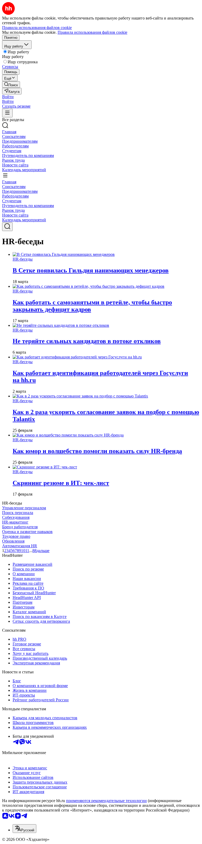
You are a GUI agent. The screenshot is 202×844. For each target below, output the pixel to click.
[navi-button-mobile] (7, 113)
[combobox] (24, 828)
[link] (11, 84)
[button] (8, 96)
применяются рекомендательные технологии (106, 800)
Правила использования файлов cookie (92, 32)
